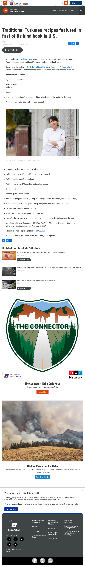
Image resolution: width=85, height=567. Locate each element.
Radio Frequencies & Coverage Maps (71, 527)
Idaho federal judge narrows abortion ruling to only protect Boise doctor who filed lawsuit (49, 268)
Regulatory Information (68, 521)
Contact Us (51, 528)
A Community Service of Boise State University (71, 533)
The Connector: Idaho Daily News (42, 383)
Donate (76, 3)
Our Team (35, 531)
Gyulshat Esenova (27, 59)
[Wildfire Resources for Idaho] (42, 431)
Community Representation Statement (53, 522)
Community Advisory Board (39, 536)
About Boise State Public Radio (38, 521)
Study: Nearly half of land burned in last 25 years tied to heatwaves (41, 252)
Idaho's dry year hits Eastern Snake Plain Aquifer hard (36, 281)
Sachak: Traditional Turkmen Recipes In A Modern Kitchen (51, 67)
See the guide (42, 477)
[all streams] (82, 10)
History (34, 526)
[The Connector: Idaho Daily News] (42, 338)
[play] (5, 10)
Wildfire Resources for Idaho (42, 466)
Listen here (42, 392)
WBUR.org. (42, 231)
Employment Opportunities (52, 533)
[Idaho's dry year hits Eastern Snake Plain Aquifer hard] (9, 284)
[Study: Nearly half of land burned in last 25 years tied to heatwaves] (9, 255)
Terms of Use (52, 538)
